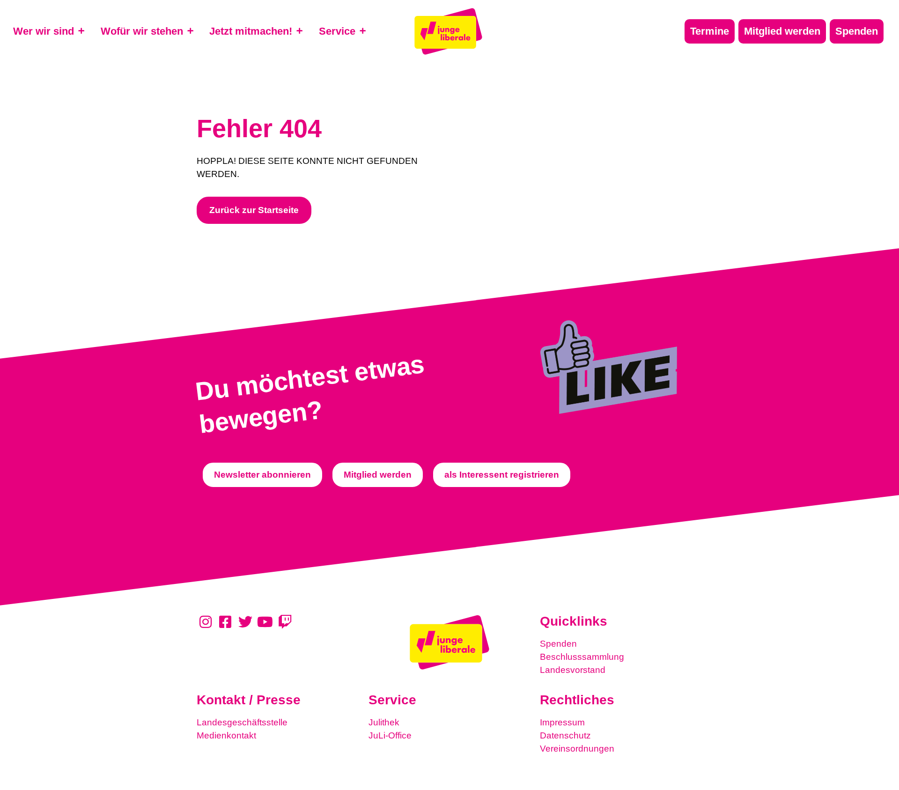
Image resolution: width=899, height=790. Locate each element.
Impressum (562, 722)
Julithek (383, 722)
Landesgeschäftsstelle (242, 722)
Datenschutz (565, 735)
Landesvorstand (572, 670)
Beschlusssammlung (582, 657)
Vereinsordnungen (577, 748)
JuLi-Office (390, 735)
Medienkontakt (226, 735)
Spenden (558, 644)
